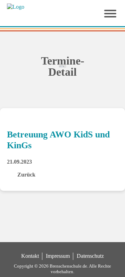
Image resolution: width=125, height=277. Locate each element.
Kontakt (30, 256)
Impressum (58, 256)
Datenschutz (90, 256)
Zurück (26, 175)
